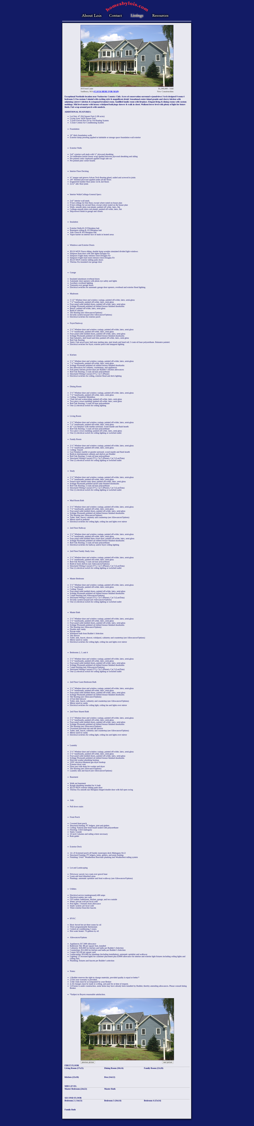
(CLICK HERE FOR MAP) (106, 91)
